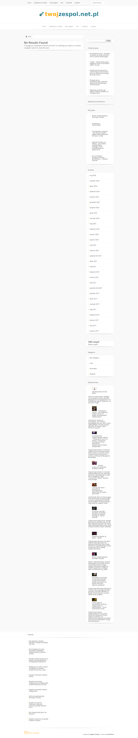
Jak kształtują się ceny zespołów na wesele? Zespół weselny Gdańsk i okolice (37, 651)
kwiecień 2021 (95, 272)
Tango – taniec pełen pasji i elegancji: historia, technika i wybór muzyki (100, 63)
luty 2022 (93, 245)
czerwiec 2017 (94, 304)
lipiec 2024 (93, 186)
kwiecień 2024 (95, 191)
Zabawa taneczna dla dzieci (99, 392)
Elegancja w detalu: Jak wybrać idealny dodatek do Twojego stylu (99, 91)
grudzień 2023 (95, 202)
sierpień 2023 (94, 208)
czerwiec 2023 (94, 218)
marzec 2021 (94, 277)
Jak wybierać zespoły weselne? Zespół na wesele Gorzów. (38, 642)
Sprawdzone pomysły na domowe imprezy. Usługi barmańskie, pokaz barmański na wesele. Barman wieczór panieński (99, 581)
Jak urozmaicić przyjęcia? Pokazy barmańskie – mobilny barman (100, 158)
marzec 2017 (94, 320)
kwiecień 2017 (95, 315)
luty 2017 (93, 326)
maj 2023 (93, 224)
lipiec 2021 (93, 261)
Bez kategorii (94, 358)
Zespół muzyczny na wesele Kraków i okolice (99, 467)
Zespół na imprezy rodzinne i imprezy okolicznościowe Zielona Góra (37, 705)
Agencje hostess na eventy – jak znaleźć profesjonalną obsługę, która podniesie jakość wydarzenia (99, 146)
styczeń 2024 (94, 197)
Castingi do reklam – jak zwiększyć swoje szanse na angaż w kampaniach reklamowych (100, 414)
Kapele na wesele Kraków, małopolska (38, 690)
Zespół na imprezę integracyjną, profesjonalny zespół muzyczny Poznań (38, 683)
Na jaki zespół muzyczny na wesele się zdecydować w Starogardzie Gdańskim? (38, 660)
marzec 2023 (94, 234)
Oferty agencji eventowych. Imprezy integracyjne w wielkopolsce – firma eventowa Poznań (99, 606)
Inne (91, 363)
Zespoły (92, 374)
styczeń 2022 (94, 250)
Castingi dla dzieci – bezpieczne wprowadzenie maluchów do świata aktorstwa (99, 491)
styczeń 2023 (94, 240)
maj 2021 (93, 267)
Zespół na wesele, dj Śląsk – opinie (99, 537)
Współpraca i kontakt (31, 733)
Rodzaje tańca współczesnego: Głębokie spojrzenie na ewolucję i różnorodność (98, 82)
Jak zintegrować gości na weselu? (37, 713)
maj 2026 (93, 175)
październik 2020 (96, 288)
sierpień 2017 (94, 293)
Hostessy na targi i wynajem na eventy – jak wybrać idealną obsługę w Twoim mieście (99, 514)
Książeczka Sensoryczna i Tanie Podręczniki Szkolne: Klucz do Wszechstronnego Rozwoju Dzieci (99, 72)
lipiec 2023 (93, 213)
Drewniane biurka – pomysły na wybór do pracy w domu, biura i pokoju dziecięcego (100, 55)
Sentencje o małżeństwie (96, 124)
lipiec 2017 (93, 299)
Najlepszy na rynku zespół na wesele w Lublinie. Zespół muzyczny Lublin (38, 668)
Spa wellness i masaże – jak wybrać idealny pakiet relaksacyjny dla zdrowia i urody (100, 133)
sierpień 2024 (94, 181)
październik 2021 (96, 256)
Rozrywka (93, 368)
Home (29, 36)
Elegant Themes (95, 734)
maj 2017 (93, 309)
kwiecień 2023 (95, 229)
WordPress (110, 734)
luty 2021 (93, 283)
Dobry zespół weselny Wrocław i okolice (99, 116)
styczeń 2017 (94, 331)
